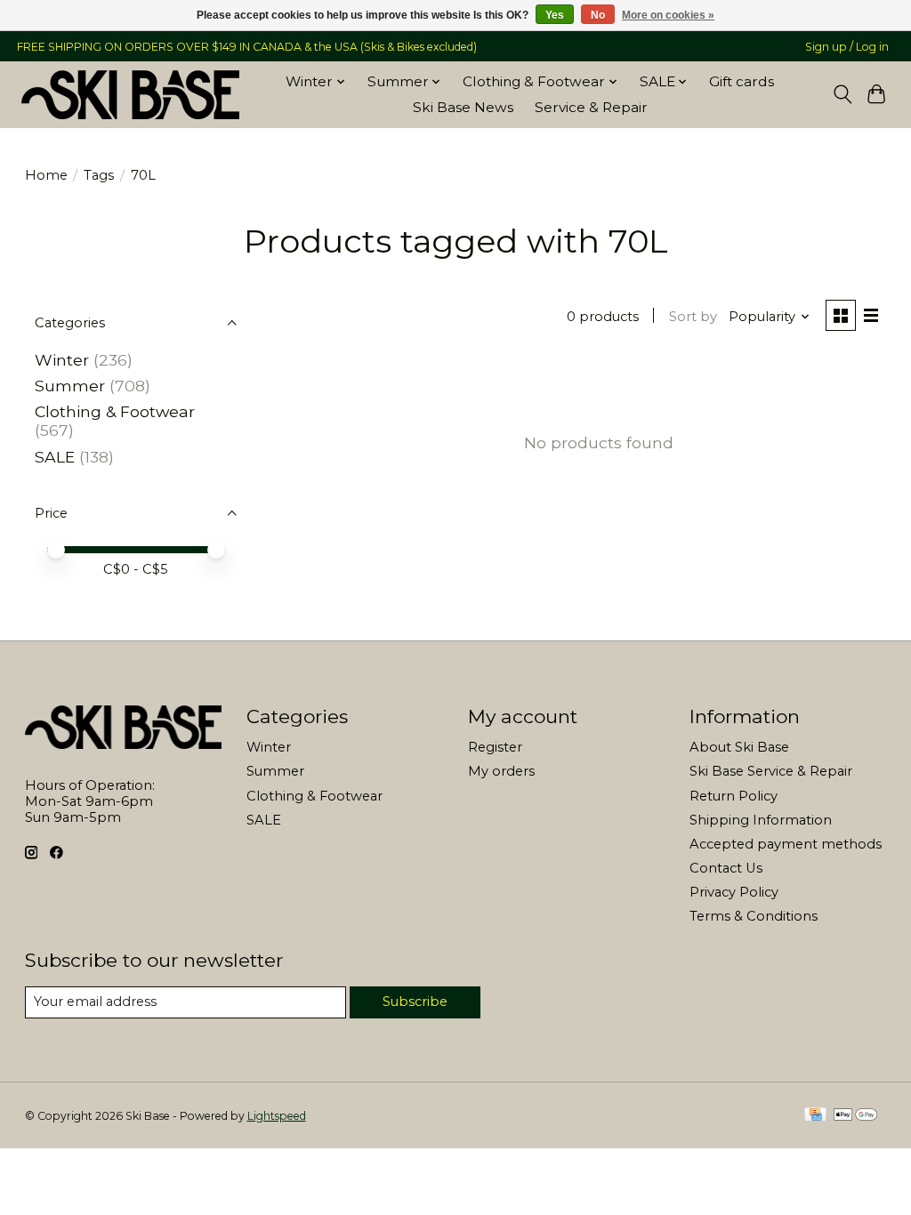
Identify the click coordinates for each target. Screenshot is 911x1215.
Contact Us (725, 868)
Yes (554, 15)
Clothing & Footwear (115, 411)
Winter (62, 359)
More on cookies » (668, 15)
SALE (55, 456)
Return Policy (733, 796)
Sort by (693, 317)
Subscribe (415, 1002)
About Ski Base (739, 747)
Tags (99, 175)
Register (495, 747)
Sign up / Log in (847, 46)
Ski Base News (463, 107)
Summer (70, 385)
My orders (501, 771)
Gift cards (741, 81)
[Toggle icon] (842, 94)
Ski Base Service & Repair (770, 771)
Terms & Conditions (753, 916)
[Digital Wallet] (855, 1115)
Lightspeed (276, 1115)
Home (46, 175)
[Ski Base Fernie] (130, 94)
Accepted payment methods (785, 844)
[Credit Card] (815, 1115)
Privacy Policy (733, 892)
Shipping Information (760, 820)
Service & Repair (591, 107)
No (598, 15)
